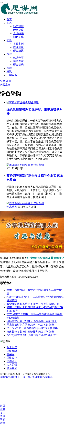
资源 (9, 54)
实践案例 (18, 43)
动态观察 (18, 26)
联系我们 (12, 368)
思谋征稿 (12, 350)
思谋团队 (12, 361)
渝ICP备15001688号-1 (11, 377)
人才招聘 (18, 33)
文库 (9, 40)
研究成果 (18, 50)
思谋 (9, 71)
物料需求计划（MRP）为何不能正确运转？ (32, 321)
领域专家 (18, 61)
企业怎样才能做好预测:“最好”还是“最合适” (31, 335)
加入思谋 (12, 364)
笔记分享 (18, 57)
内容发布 (5, 84)
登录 (2, 81)
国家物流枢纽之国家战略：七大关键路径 (30, 324)
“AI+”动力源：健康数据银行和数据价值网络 (32, 328)
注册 (8, 81)
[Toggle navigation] (1, 2)
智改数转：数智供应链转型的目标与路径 (30, 331)
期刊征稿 (18, 36)
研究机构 (18, 64)
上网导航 (12, 75)
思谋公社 (12, 357)
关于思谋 (12, 347)
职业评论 (18, 47)
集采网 (10, 354)
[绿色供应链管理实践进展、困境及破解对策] (17, 102)
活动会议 (18, 29)
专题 (9, 68)
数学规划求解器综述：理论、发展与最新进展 (33, 303)
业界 (9, 22)
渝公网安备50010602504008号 (38, 377)
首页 (9, 19)
